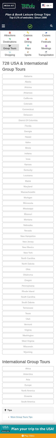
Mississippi (28, 208)
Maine (28, 181)
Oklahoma (28, 275)
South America (28, 401)
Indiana (28, 153)
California (28, 98)
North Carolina (28, 258)
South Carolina (28, 297)
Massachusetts (28, 192)
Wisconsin (28, 346)
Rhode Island (28, 291)
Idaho (28, 142)
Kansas (28, 164)
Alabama (28, 76)
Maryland (28, 186)
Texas (28, 313)
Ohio (28, 269)
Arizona (28, 87)
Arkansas (28, 93)
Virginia (28, 330)
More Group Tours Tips (21, 417)
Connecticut (28, 109)
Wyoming (28, 352)
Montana (28, 219)
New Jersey (28, 241)
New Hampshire (28, 236)
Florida (28, 126)
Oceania (28, 396)
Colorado (28, 104)
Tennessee (28, 308)
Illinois (28, 148)
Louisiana (28, 175)
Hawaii (28, 137)
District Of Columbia (28, 120)
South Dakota (28, 302)
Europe (28, 385)
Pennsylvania (28, 286)
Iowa (28, 159)
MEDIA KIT (9, 6)
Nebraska (28, 225)
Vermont (28, 324)
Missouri (28, 214)
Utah (28, 319)
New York (28, 252)
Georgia (28, 131)
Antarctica (28, 374)
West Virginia (28, 341)
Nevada (28, 230)
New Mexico (28, 247)
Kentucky (28, 170)
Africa (28, 368)
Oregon (28, 280)
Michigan (28, 197)
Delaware (28, 115)
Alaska (28, 82)
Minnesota (28, 203)
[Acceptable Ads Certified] (30, 26)
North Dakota (28, 264)
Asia (28, 379)
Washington (28, 335)
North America (28, 390)
